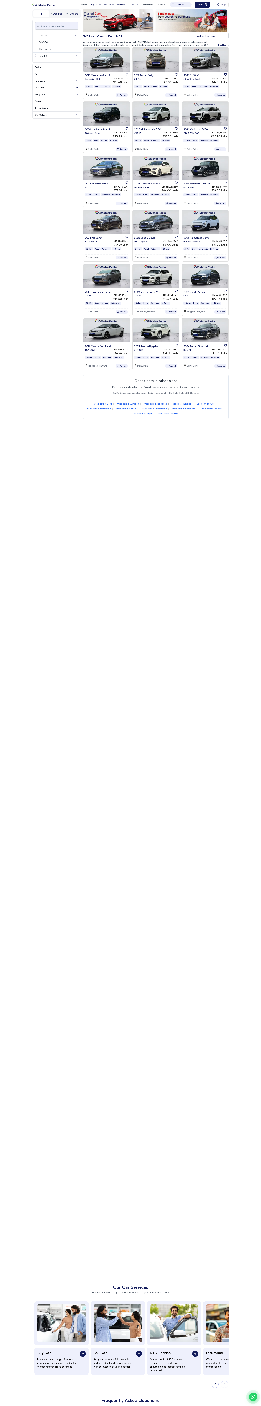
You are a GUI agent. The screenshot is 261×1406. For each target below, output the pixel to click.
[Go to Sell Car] (139, 1354)
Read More (223, 45)
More (133, 4)
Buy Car (94, 4)
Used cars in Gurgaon (128, 403)
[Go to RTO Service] (195, 1354)
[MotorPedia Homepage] (43, 4)
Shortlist (161, 4)
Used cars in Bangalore (183, 408)
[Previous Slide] (215, 1384)
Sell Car (107, 4)
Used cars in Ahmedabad (154, 408)
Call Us (200, 4)
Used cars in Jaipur (143, 413)
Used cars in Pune (206, 403)
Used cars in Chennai (211, 408)
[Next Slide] (224, 1384)
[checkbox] (36, 35)
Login (224, 4)
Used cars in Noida (182, 403)
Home (84, 4)
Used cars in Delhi (103, 403)
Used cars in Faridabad (155, 403)
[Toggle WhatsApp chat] (253, 1397)
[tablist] (56, 13)
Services (121, 4)
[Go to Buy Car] (83, 1354)
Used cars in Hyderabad (99, 408)
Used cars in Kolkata (126, 408)
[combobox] (181, 4)
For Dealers (147, 4)
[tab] (41, 13)
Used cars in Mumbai (168, 413)
